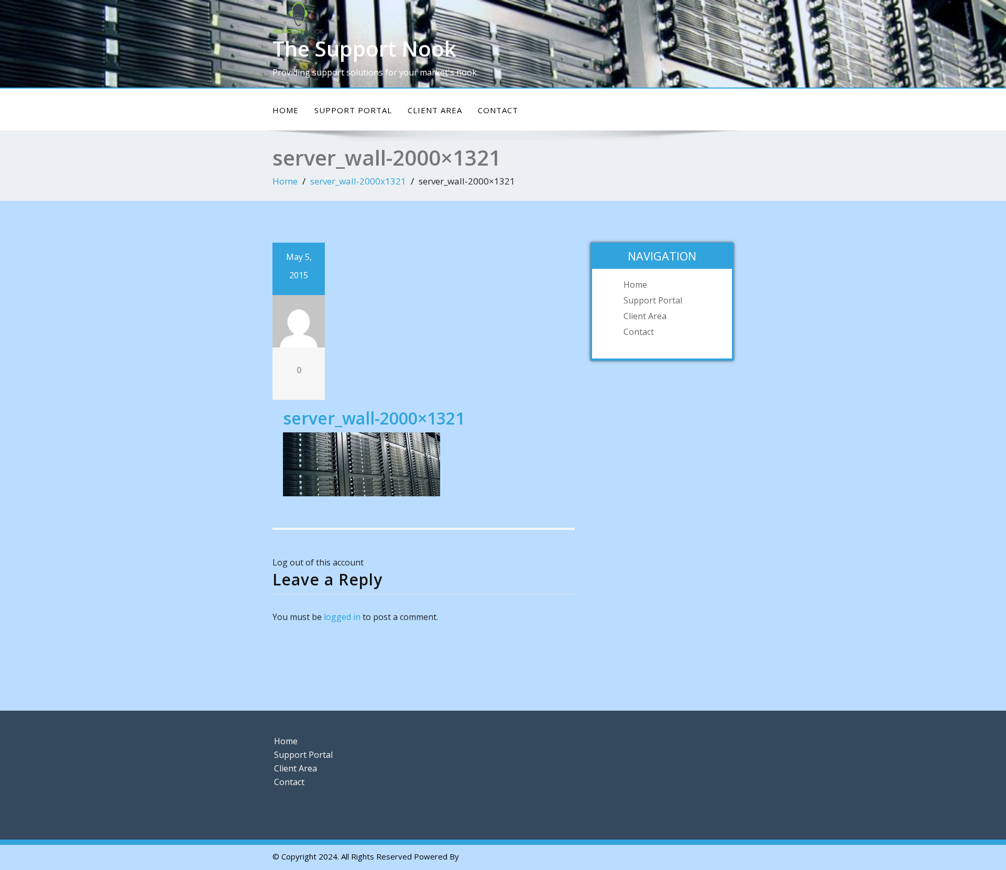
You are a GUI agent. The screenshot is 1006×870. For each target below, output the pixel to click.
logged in (342, 617)
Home (285, 110)
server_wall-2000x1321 (358, 181)
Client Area (435, 110)
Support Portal (353, 110)
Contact (498, 110)
